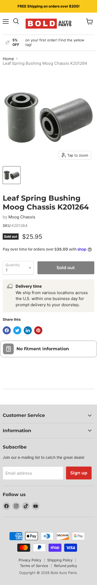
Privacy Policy (30, 560)
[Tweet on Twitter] (17, 330)
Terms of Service (34, 566)
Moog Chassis (21, 216)
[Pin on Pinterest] (38, 330)
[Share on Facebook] (7, 330)
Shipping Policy (59, 560)
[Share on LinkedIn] (28, 330)
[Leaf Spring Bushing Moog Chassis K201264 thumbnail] (11, 175)
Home (8, 58)
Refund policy (65, 566)
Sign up (78, 472)
